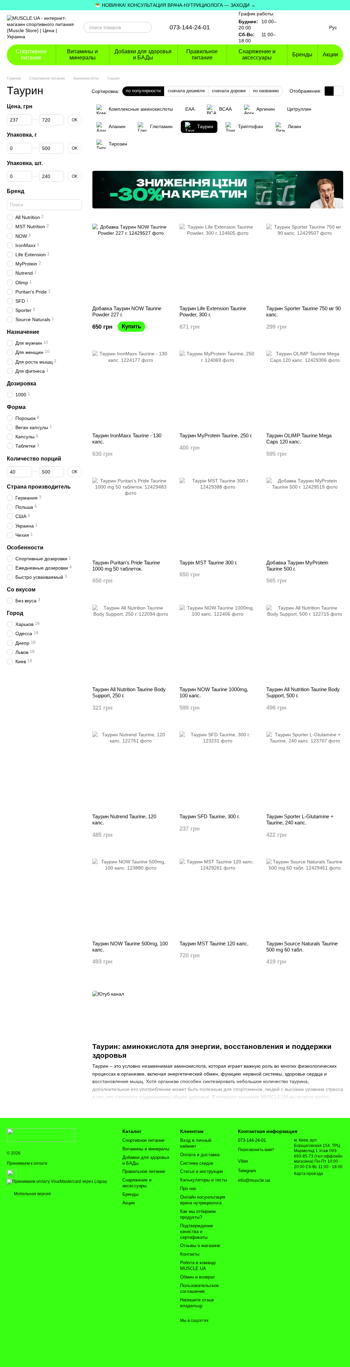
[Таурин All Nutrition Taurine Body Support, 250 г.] (130, 643)
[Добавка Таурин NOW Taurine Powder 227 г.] (130, 262)
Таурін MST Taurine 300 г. (208, 562)
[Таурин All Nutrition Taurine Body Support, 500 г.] (304, 643)
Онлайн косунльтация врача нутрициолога (202, 1199)
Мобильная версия (32, 1193)
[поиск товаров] (146, 27)
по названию (266, 90)
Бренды (302, 54)
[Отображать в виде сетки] (329, 91)
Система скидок (196, 1163)
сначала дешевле (186, 90)
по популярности (143, 90)
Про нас (188, 1188)
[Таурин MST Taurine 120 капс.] (217, 897)
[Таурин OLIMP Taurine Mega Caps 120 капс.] (304, 389)
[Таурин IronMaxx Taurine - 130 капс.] (130, 389)
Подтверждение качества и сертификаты (196, 1231)
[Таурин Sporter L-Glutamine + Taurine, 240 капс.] (304, 770)
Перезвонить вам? (256, 1149)
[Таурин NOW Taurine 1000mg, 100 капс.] (217, 643)
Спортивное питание (31, 54)
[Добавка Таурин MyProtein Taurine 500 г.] (304, 516)
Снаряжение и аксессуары (257, 54)
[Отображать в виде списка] (338, 91)
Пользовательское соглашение (199, 1288)
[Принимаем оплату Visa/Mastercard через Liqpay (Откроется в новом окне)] (57, 1181)
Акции (330, 54)
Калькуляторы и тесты (203, 1180)
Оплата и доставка (199, 1154)
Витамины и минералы (82, 54)
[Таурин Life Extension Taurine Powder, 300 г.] (217, 262)
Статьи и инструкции (201, 1171)
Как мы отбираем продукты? (198, 1214)
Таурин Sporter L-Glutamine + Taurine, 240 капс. (300, 819)
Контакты (189, 1254)
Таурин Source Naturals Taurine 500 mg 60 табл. (302, 947)
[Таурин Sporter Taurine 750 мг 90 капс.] (304, 262)
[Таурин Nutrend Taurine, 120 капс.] (130, 770)
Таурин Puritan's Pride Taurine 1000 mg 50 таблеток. (126, 566)
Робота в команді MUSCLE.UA (198, 1265)
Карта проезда (308, 1173)
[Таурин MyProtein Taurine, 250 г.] (217, 389)
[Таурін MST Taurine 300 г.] (217, 516)
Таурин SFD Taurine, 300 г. (209, 816)
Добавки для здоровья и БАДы (143, 54)
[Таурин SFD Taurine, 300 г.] (217, 770)
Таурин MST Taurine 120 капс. (213, 943)
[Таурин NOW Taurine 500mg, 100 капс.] (130, 897)
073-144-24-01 (190, 27)
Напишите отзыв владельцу (197, 1302)
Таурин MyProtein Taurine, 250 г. (215, 435)
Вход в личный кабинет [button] (195, 1143)
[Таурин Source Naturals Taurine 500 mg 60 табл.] (304, 897)
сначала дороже (229, 90)
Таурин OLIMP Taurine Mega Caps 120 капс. (299, 439)
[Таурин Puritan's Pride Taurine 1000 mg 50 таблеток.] (130, 516)
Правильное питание (202, 54)
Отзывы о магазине (200, 1245)
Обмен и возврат (197, 1277)
